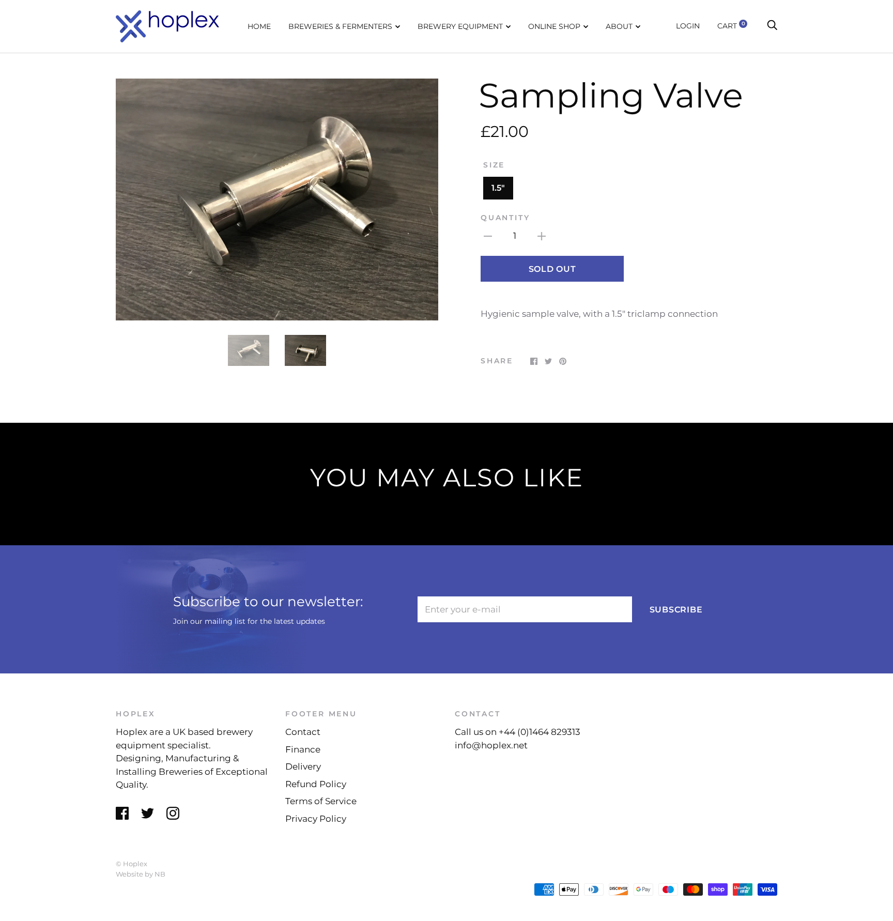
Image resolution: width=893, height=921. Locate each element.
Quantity (505, 217)
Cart (731, 25)
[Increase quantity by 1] (541, 236)
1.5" (498, 188)
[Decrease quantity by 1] (488, 236)
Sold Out (552, 269)
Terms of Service (321, 801)
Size (494, 165)
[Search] (772, 25)
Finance (302, 749)
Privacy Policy (315, 818)
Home (259, 26)
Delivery (303, 766)
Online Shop (554, 26)
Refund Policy (315, 784)
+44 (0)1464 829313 (539, 732)
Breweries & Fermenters (340, 26)
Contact (302, 732)
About (619, 26)
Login (688, 25)
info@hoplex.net (491, 745)
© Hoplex (131, 863)
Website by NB (140, 874)
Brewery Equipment (460, 26)
